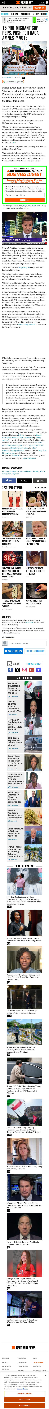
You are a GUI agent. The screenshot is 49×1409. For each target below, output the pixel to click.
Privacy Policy (22, 1362)
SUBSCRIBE (24, 200)
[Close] (45, 1375)
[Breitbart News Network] (9, 663)
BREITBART (27, 2)
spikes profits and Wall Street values (20, 437)
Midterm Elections (40, 14)
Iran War (14, 14)
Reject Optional (24, 1399)
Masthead (5, 1358)
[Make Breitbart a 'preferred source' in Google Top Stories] (13, 81)
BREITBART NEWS (25, 1347)
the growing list (24, 267)
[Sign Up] (39, 8)
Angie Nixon (25, 14)
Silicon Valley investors (26, 324)
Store (35, 1358)
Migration (15, 473)
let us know (29, 622)
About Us (5, 1362)
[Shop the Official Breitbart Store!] (34, 664)
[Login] (42, 2)
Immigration (14, 471)
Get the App (37, 1366)
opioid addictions (29, 458)
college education (17, 450)
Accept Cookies (24, 1405)
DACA (42, 471)
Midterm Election (26, 471)
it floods (21, 435)
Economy (5, 471)
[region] (24, 1390)
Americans (16, 455)
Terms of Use (22, 1358)
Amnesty (36, 471)
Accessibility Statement (6, 1368)
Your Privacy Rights (24, 1393)
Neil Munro (8, 77)
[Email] (25, 195)
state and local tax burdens (18, 448)
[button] (3, 2)
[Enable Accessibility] (47, 2)
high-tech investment (36, 445)
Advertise (21, 1370)
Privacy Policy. (22, 1389)
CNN (14, 142)
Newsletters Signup (39, 1370)
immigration (6, 473)
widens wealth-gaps (15, 445)
